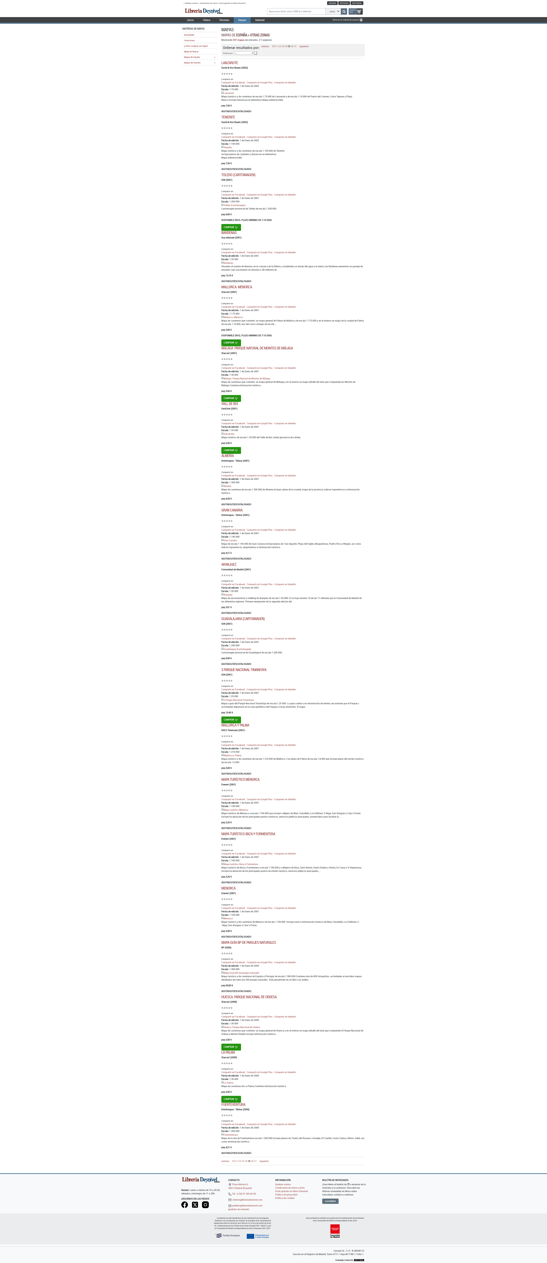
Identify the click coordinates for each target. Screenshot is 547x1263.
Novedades (189, 34)
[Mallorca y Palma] (231, 755)
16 (292, 46)
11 (276, 46)
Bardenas (229, 232)
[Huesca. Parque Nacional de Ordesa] (240, 1026)
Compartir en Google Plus (260, 82)
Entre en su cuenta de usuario (346, 19)
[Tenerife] (226, 147)
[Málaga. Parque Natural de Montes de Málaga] (245, 378)
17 (295, 46)
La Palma (228, 1052)
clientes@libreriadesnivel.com (247, 1199)
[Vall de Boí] (227, 433)
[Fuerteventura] (229, 1134)
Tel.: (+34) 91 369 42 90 (244, 1193)
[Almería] (226, 485)
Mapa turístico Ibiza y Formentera (248, 833)
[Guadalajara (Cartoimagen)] (236, 648)
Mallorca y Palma (235, 725)
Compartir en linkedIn (285, 82)
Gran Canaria (231, 510)
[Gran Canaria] (229, 540)
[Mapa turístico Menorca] (234, 809)
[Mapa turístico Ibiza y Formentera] (239, 863)
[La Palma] (227, 1082)
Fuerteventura (233, 1104)
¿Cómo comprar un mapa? (196, 46)
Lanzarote (229, 62)
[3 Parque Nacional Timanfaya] (237, 699)
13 (282, 46)
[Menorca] (227, 918)
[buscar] (344, 11)
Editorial (357, 3)
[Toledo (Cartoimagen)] (233, 204)
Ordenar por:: (228, 53)
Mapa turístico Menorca (240, 779)
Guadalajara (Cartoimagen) (243, 618)
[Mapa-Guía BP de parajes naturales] (240, 972)
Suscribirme (330, 1201)
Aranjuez (228, 564)
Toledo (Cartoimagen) (238, 174)
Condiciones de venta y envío (290, 1187)
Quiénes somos (191, 3)
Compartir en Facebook (233, 82)
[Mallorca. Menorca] (232, 317)
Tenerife (228, 117)
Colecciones (189, 40)
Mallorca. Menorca (236, 286)
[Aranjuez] (226, 594)
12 (279, 46)
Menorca (228, 888)
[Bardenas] (227, 262)
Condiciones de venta (208, 3)
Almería (227, 455)
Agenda (332, 3)
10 (273, 46)
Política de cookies (284, 1198)
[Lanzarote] (227, 92)
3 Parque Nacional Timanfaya (243, 669)
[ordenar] (255, 53)
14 (285, 46)
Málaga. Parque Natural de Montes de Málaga (257, 348)
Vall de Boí (229, 403)
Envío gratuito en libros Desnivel (232, 3)
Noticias (344, 3)
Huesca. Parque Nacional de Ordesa (249, 996)
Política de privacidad (286, 1194)
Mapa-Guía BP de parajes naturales (248, 942)
